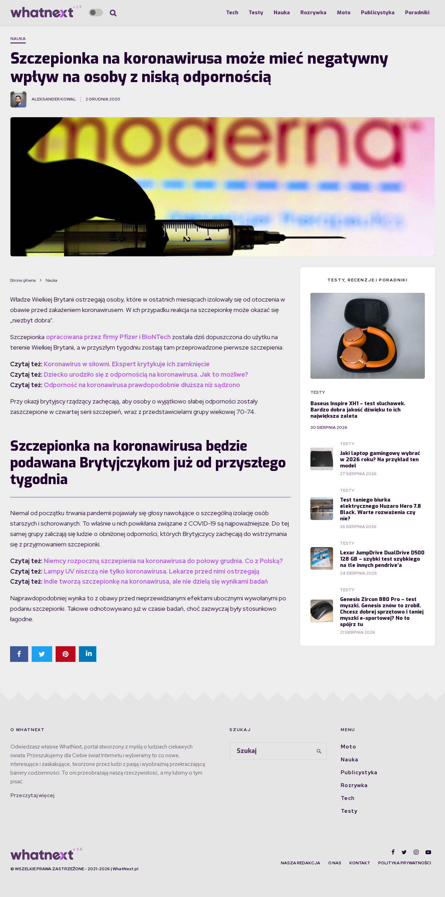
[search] (319, 751)
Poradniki (417, 12)
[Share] (19, 654)
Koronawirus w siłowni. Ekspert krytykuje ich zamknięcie (127, 364)
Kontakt (359, 863)
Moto (343, 12)
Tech (232, 12)
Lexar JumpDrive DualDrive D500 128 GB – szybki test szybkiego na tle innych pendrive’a (382, 559)
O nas (334, 863)
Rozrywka (313, 12)
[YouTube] (428, 852)
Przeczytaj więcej (32, 795)
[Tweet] (42, 654)
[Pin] (65, 654)
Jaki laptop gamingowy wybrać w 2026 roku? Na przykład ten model (380, 459)
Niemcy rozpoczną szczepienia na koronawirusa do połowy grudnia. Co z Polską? (163, 561)
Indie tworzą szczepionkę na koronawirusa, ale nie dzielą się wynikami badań (156, 581)
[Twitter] (404, 852)
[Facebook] (393, 852)
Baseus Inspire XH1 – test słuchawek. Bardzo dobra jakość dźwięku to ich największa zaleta (357, 409)
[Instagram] (416, 852)
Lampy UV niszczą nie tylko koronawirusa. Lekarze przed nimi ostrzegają (151, 571)
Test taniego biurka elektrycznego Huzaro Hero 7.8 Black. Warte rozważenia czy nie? (380, 509)
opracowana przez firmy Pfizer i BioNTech (108, 337)
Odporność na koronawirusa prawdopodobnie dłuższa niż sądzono (142, 385)
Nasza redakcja (300, 863)
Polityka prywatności (404, 863)
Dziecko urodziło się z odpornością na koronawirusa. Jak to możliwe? (146, 374)
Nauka (282, 12)
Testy (256, 12)
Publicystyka (378, 12)
